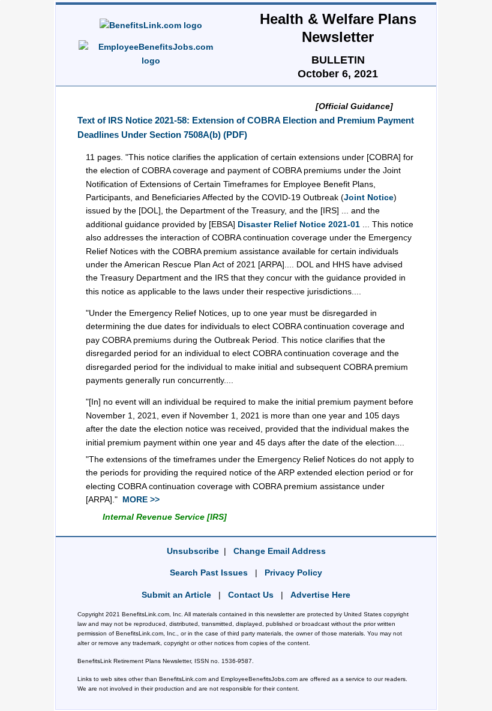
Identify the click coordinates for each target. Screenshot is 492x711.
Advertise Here (320, 594)
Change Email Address (279, 551)
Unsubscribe (193, 551)
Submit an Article (176, 594)
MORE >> (141, 499)
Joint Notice (369, 197)
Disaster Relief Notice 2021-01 (299, 224)
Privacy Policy (293, 572)
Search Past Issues (209, 572)
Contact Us (251, 594)
